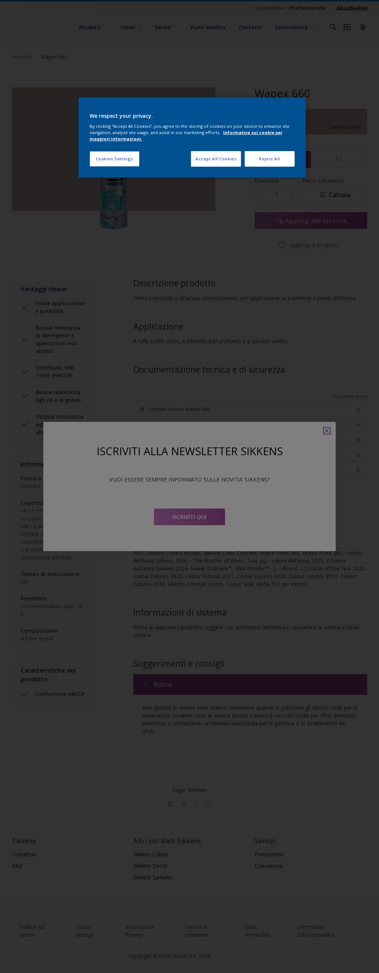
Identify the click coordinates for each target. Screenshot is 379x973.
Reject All (269, 158)
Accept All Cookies (216, 158)
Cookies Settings (114, 158)
